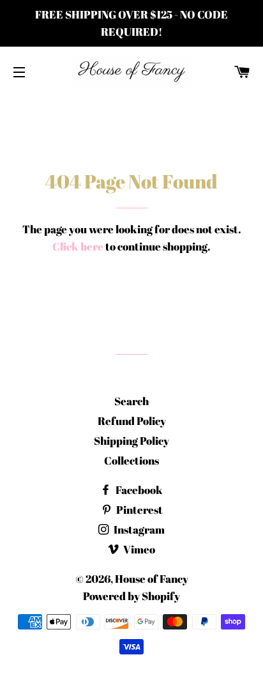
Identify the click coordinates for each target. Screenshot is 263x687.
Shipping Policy (131, 440)
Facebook (138, 489)
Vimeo (138, 549)
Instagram (138, 529)
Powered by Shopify (131, 596)
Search (131, 401)
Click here (77, 246)
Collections (131, 460)
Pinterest (138, 509)
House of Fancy (151, 578)
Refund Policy (132, 420)
